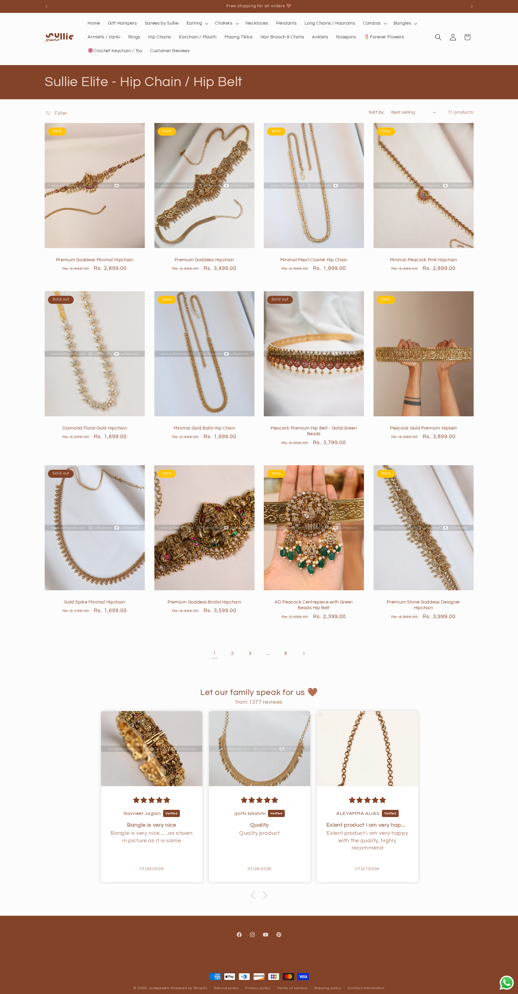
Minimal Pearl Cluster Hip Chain (313, 260)
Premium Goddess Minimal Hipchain (94, 260)
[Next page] (303, 653)
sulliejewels (159, 988)
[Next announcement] (471, 6)
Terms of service (292, 988)
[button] (197, 23)
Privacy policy (258, 988)
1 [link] (214, 653)
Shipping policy (327, 988)
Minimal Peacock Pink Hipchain (423, 260)
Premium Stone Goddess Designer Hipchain (423, 605)
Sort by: (377, 112)
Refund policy (226, 988)
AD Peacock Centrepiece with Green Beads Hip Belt (314, 605)
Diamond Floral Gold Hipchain (94, 428)
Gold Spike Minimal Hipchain (94, 602)
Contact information (366, 988)
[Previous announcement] (46, 6)
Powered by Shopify (189, 988)
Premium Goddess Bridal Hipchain (204, 602)
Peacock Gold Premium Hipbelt (423, 428)
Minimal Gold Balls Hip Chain (204, 428)
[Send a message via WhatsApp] (507, 983)
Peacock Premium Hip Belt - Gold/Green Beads (314, 431)
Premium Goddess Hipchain (204, 260)
